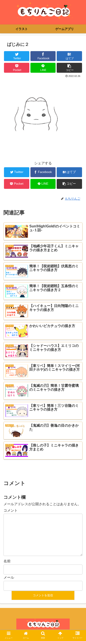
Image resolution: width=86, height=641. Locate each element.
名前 (7, 561)
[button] (77, 461)
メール (9, 577)
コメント (11, 510)
